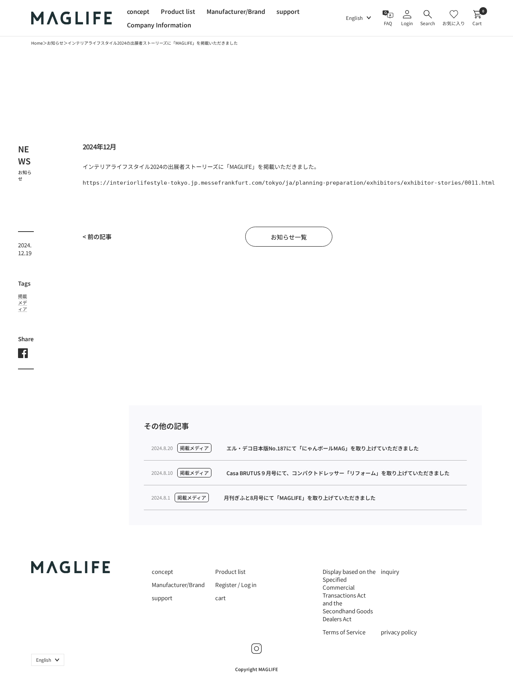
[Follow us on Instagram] (256, 648)
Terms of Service (344, 632)
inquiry (390, 571)
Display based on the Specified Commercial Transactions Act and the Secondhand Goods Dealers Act (349, 595)
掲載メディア (46, 68)
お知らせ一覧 (289, 236)
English (354, 17)
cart (220, 598)
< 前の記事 (97, 236)
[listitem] (23, 354)
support (162, 598)
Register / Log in (235, 585)
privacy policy (399, 632)
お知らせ (55, 43)
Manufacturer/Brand (178, 585)
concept (162, 571)
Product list (230, 571)
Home (37, 43)
